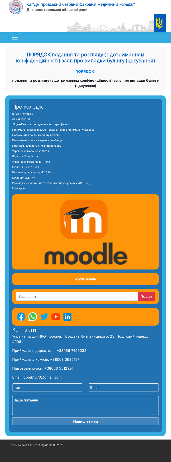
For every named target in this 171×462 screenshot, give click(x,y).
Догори (14, 456)
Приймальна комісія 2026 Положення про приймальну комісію (53, 129)
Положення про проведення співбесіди (37, 140)
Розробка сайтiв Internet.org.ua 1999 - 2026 (36, 445)
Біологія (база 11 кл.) (25, 167)
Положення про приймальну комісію (36, 135)
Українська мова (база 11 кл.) (31, 161)
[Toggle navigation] (15, 37)
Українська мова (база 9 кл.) (30, 151)
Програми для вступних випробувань (36, 145)
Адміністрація (21, 119)
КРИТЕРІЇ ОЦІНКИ (23, 177)
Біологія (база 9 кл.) (25, 156)
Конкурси (18, 188)
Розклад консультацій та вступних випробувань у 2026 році (51, 183)
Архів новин (85, 279)
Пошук (146, 296)
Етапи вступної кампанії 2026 (31, 172)
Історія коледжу (22, 113)
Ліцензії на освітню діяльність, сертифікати (40, 124)
